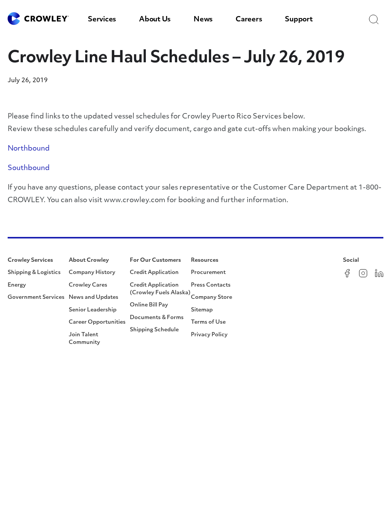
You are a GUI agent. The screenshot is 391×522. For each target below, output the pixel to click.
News (203, 19)
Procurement (208, 273)
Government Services (36, 297)
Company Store (211, 297)
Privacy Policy (209, 335)
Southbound (29, 168)
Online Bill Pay (149, 305)
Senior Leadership (92, 310)
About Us (155, 19)
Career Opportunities (97, 322)
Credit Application (154, 273)
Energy (17, 285)
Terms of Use (208, 322)
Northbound (29, 149)
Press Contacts (211, 285)
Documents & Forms (157, 318)
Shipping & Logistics (34, 273)
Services (102, 19)
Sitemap (202, 310)
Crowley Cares (88, 285)
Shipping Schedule (154, 330)
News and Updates (93, 297)
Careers (249, 19)
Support (298, 19)
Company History (92, 273)
